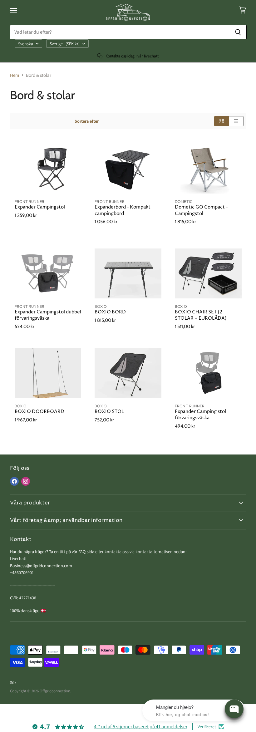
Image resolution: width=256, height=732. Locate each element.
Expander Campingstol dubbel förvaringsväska (48, 315)
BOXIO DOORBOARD (39, 411)
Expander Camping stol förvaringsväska (200, 414)
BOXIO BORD (110, 312)
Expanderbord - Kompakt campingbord (122, 210)
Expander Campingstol (40, 207)
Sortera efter (87, 121)
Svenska (25, 44)
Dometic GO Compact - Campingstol (201, 210)
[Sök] (238, 32)
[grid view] (221, 121)
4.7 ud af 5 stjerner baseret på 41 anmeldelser (140, 726)
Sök (13, 682)
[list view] (236, 121)
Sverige (65, 44)
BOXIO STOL (109, 411)
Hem (14, 75)
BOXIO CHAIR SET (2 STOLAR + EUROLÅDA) (201, 315)
